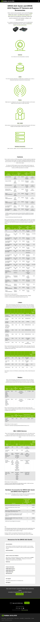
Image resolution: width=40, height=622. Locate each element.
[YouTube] (23, 608)
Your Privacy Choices (10, 618)
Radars (20, 99)
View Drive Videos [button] (19, 594)
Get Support (8, 582)
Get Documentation (9, 550)
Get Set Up (8, 561)
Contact (33, 618)
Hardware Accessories (20, 146)
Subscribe (27, 602)
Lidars (20, 76)
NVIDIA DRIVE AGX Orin (10, 570)
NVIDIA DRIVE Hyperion (10, 568)
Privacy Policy (3, 618)
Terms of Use (17, 618)
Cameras (20, 54)
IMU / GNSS (20, 123)
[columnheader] (9, 173)
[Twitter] (21, 608)
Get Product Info (9, 573)
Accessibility (22, 618)
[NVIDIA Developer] (7, 1)
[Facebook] (16, 608)
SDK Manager (18, 558)
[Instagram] (17, 608)
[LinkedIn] (19, 608)
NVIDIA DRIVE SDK (9, 571)
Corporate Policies (27, 618)
